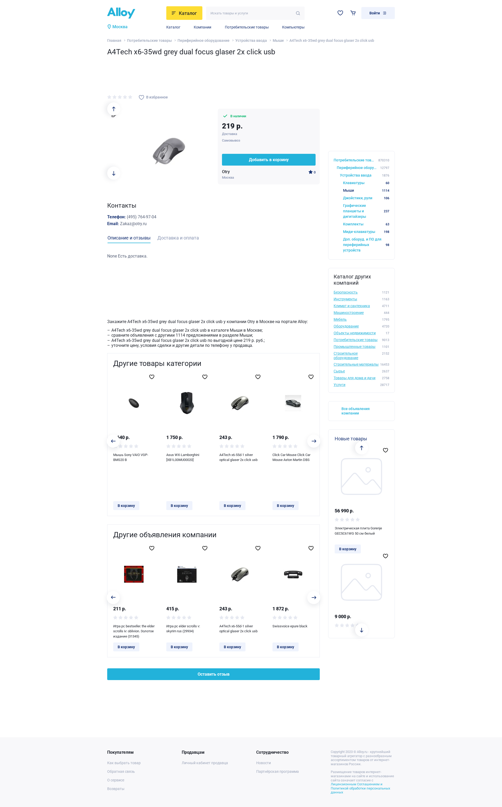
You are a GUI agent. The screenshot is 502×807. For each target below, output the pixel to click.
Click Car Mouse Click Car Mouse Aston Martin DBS (291, 457)
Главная (114, 40)
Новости (263, 763)
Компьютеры (293, 27)
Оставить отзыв (214, 674)
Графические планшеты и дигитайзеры (366, 211)
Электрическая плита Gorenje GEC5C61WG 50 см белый (358, 530)
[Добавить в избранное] (152, 376)
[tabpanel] (213, 256)
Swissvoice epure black (289, 626)
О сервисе (115, 780)
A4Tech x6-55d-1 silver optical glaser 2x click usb (238, 457)
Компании (202, 27)
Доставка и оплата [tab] (178, 238)
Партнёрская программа (277, 771)
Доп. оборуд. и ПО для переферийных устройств (366, 244)
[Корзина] (353, 13)
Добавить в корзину (269, 159)
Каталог (173, 27)
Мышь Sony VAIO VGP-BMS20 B (130, 457)
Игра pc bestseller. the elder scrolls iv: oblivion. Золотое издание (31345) (134, 631)
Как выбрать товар (124, 763)
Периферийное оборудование (204, 40)
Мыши (278, 40)
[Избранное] (340, 12)
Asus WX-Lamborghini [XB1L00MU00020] (182, 457)
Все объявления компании (355, 411)
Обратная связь (121, 771)
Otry (226, 171)
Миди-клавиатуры (366, 232)
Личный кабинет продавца (205, 763)
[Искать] (298, 13)
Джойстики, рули (366, 198)
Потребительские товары (247, 27)
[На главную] (135, 13)
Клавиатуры (366, 183)
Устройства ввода (251, 40)
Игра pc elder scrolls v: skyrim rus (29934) (183, 628)
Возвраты (115, 789)
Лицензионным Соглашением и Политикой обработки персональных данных (360, 788)
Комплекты (366, 224)
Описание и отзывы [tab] (129, 238)
